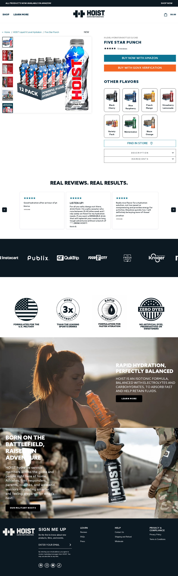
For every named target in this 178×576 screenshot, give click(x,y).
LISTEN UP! (76, 203)
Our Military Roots (23, 508)
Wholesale (119, 541)
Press (82, 541)
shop (6, 14)
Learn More (21, 14)
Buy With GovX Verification (140, 68)
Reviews (83, 532)
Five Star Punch (52, 32)
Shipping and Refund (123, 537)
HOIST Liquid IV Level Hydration (27, 32)
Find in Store (137, 143)
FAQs (82, 537)
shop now (166, 3)
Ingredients (140, 159)
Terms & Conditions (157, 539)
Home (7, 32)
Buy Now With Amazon (140, 58)
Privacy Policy (155, 534)
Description (140, 153)
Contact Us (119, 532)
